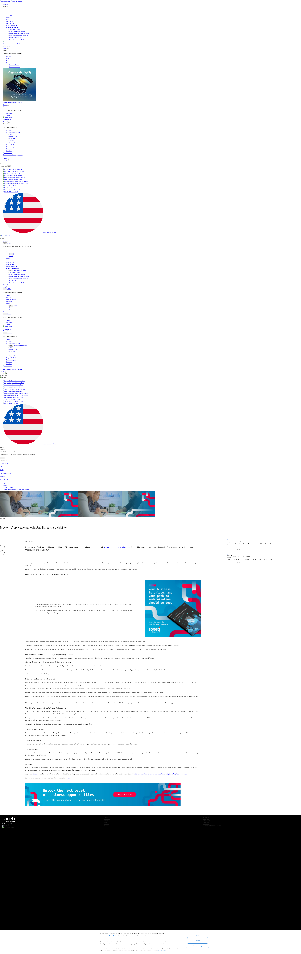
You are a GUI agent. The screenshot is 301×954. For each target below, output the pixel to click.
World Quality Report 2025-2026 (12, 102)
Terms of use (206, 824)
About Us (9, 333)
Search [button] (2, 164)
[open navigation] (3, 238)
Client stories (107, 819)
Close (9, 166)
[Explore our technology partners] (152, 153)
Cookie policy (206, 819)
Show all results (4, 479)
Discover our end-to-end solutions (13, 44)
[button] (8, 48)
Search (2, 458)
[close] (2, 238)
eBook (68, 778)
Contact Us (106, 825)
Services (9, 243)
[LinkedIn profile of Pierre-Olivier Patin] (234, 562)
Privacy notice (206, 822)
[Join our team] (152, 117)
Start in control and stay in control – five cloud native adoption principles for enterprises (160, 774)
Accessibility (206, 817)
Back (5, 243)
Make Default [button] (21, 169)
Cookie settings (206, 820)
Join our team (7, 119)
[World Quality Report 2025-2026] (152, 85)
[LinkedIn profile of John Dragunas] (234, 549)
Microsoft (35, 774)
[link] (11, 1)
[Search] (0, 238)
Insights (9, 289)
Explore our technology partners (12, 155)
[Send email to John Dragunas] (234, 547)
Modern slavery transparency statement (212, 825)
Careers (9, 314)
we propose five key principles (116, 547)
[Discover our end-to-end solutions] (152, 42)
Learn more (6, 249)
